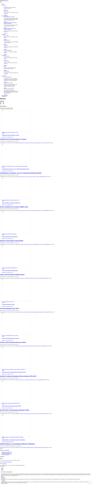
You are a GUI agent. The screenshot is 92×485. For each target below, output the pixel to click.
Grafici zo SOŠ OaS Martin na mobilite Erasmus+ (9, 267)
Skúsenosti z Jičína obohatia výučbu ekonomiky (9, 236)
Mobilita (43, 176)
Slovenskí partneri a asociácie (8, 82)
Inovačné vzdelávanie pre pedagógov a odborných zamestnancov (10, 29)
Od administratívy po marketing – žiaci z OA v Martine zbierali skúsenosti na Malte (14, 166)
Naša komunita (6, 10)
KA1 (24, 142)
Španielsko (44, 345)
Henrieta (2, 142)
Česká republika (35, 142)
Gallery (3, 133)
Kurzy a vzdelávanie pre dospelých (9, 16)
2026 (2, 441)
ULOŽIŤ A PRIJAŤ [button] (4, 483)
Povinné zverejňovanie (5, 454)
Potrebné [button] (2, 476)
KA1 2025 (43, 142)
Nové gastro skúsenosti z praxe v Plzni (8, 301)
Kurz (46, 142)
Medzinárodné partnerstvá (8, 50)
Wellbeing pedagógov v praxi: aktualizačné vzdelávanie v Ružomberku (13, 439)
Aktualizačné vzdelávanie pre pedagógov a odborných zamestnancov (10, 23)
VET (30, 142)
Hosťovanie (5, 45)
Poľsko (44, 278)
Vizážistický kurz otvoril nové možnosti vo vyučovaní (10, 132)
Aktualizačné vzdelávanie (8, 441)
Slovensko (43, 447)
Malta (40, 176)
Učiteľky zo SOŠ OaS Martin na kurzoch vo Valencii (10, 335)
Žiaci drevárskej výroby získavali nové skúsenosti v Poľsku (11, 403)
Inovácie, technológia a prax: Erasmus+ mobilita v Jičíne (11, 202)
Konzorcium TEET (7, 40)
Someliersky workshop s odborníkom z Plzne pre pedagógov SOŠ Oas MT (13, 369)
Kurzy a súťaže (6, 35)
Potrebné (3, 477)
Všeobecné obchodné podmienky (7, 453)
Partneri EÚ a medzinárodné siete (9, 88)
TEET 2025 (27, 142)
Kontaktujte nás (4, 463)
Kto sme (5, 5)
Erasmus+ (21, 142)
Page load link (2, 466)
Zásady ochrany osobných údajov (7, 452)
